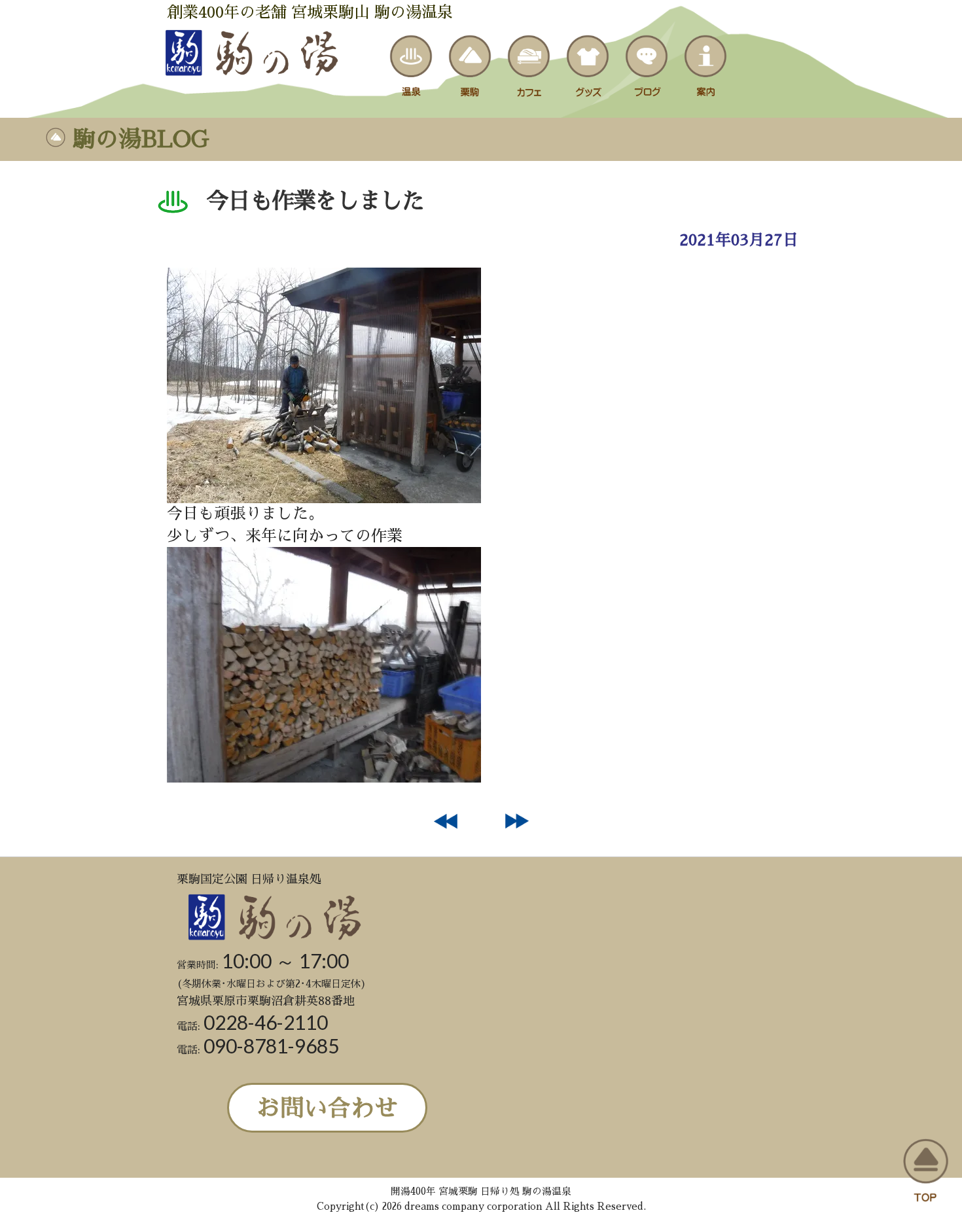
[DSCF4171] (324, 777)
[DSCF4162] (324, 498)
